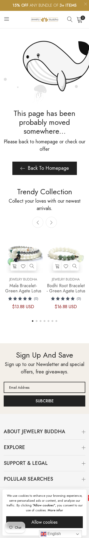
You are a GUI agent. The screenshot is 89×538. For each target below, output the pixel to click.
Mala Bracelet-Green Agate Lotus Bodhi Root (23, 288)
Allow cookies (44, 522)
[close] (85, 4)
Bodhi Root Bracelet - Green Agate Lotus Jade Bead (65, 288)
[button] (51, 222)
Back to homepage (48, 168)
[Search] (70, 19)
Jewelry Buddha (23, 279)
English (53, 534)
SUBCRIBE (45, 401)
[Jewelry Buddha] (44, 19)
